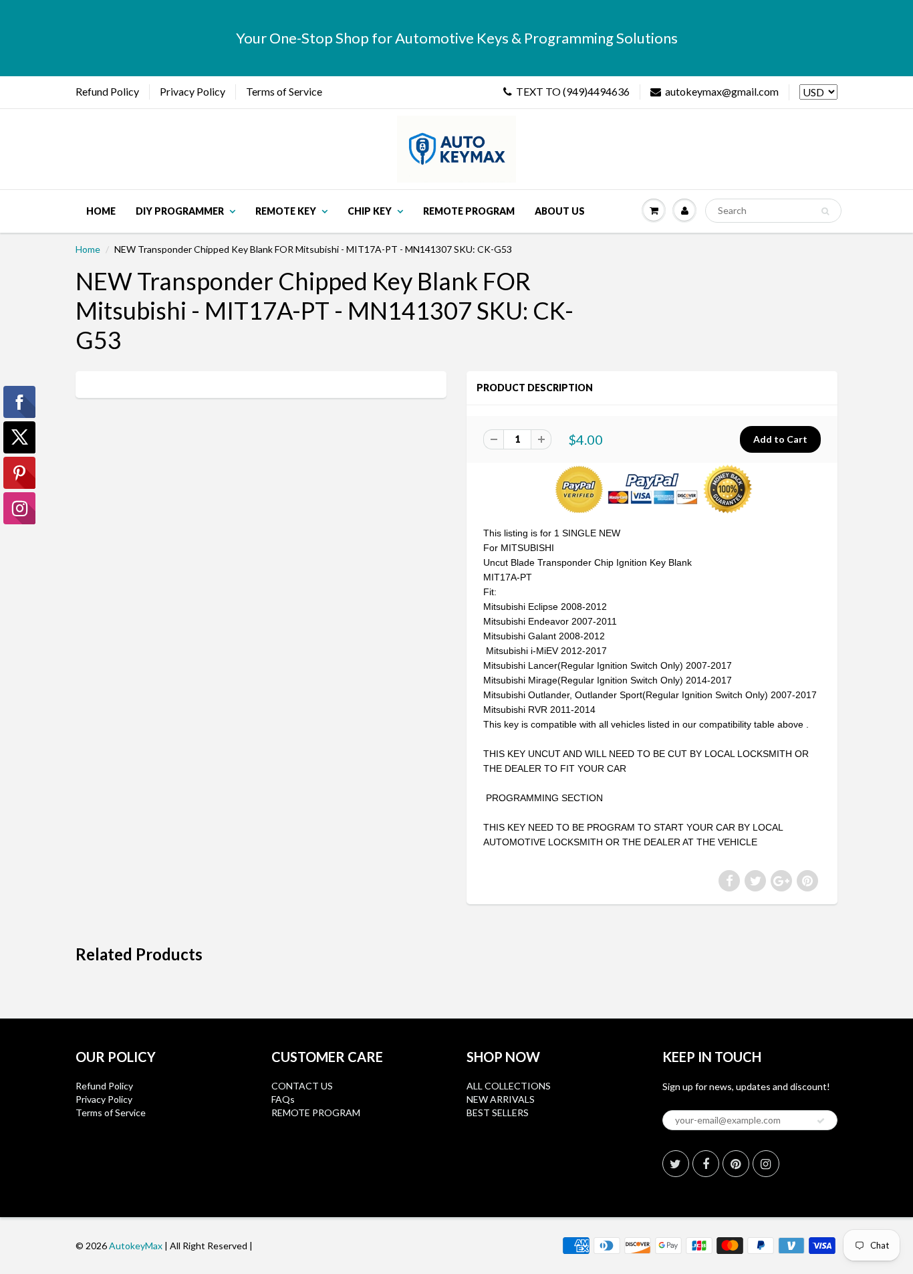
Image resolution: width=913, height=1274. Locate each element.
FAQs (283, 1099)
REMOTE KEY (285, 211)
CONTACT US (302, 1085)
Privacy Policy (192, 91)
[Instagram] (766, 1163)
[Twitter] (675, 1163)
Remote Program (469, 211)
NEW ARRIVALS (501, 1099)
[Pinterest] (736, 1163)
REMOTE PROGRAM (315, 1112)
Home (101, 211)
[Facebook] (705, 1163)
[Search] (825, 211)
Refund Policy (107, 91)
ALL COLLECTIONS (509, 1085)
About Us (560, 211)
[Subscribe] (820, 1121)
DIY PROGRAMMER (180, 211)
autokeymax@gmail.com (722, 91)
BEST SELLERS (498, 1112)
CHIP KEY (370, 211)
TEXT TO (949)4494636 (573, 91)
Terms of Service (284, 91)
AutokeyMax (135, 1245)
